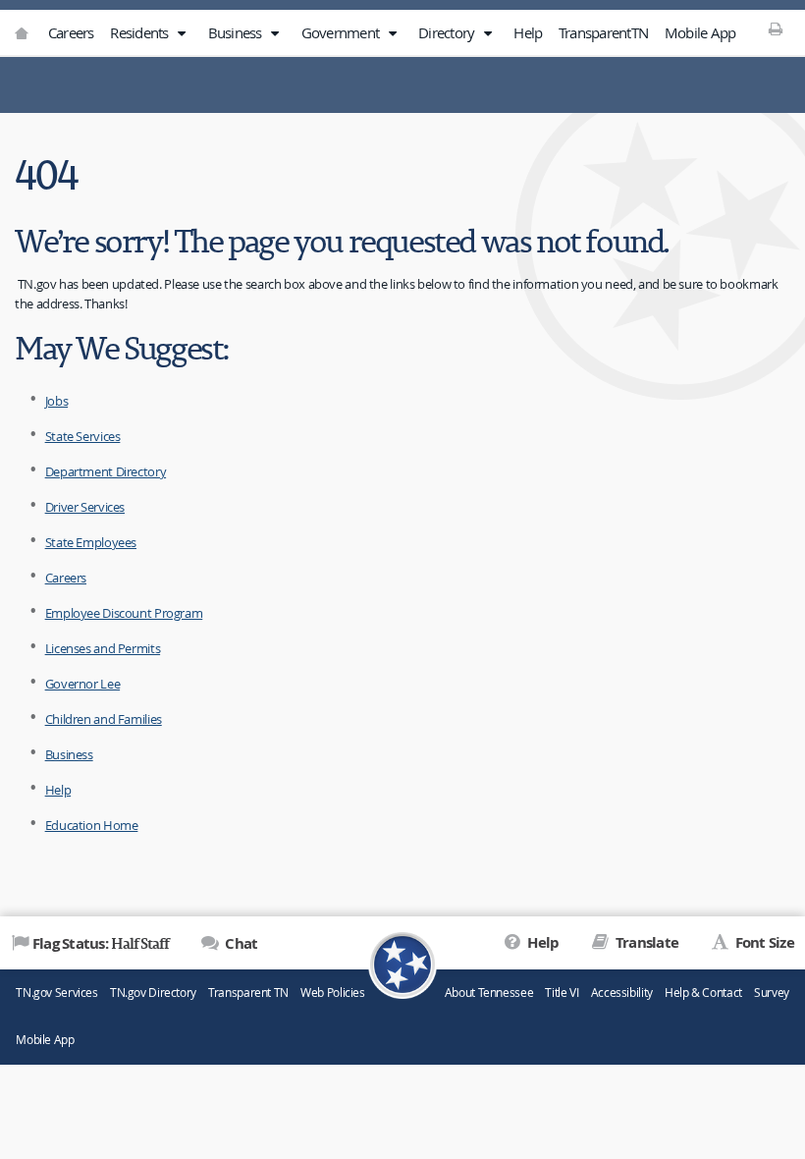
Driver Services (85, 507)
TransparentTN (603, 32)
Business (236, 32)
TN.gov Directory (153, 992)
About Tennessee (489, 992)
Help (527, 32)
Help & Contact (703, 992)
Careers (71, 32)
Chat (239, 943)
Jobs (57, 401)
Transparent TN (248, 992)
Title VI (561, 992)
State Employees (90, 542)
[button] (181, 33)
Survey (771, 992)
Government (342, 32)
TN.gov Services (56, 992)
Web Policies (332, 992)
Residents (141, 32)
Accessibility (622, 992)
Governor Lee (83, 683)
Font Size (762, 942)
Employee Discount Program (124, 613)
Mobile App (700, 32)
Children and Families (103, 719)
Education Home (91, 825)
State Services (83, 436)
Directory (448, 32)
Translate (645, 942)
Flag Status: (100, 943)
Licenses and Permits (103, 648)
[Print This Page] (775, 28)
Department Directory (106, 471)
